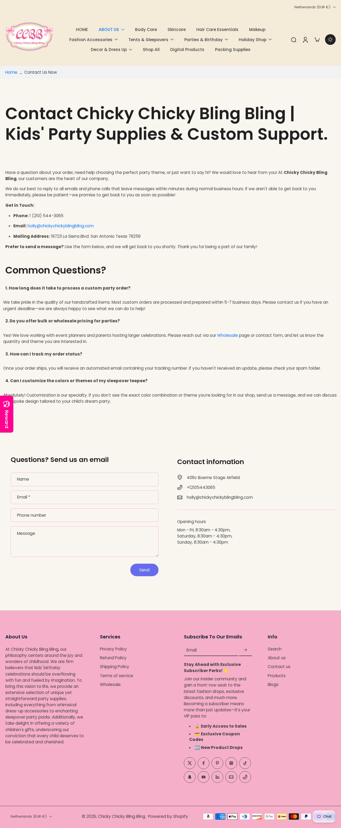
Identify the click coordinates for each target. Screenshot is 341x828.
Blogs (273, 684)
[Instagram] (231, 763)
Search (275, 649)
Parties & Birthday (203, 39)
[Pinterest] (217, 763)
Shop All (151, 49)
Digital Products (187, 49)
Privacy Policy (113, 649)
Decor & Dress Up (109, 49)
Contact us (279, 667)
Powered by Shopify (168, 816)
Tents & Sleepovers (148, 39)
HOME (82, 29)
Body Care (146, 29)
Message (26, 533)
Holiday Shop (252, 39)
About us (277, 658)
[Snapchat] (190, 777)
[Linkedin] (217, 777)
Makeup (257, 29)
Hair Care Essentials (217, 29)
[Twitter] (190, 763)
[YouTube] (203, 777)
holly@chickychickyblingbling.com (61, 226)
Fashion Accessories (90, 39)
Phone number (31, 515)
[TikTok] (245, 763)
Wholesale (227, 335)
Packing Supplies (232, 49)
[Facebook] (203, 763)
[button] (44, 637)
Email (23, 497)
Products (277, 675)
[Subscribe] (245, 650)
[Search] (293, 39)
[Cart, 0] (317, 39)
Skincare (177, 29)
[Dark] (330, 39)
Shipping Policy (114, 667)
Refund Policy (113, 658)
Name (23, 479)
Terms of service (116, 675)
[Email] (231, 777)
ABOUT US (109, 29)
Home (11, 72)
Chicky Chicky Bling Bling (121, 816)
